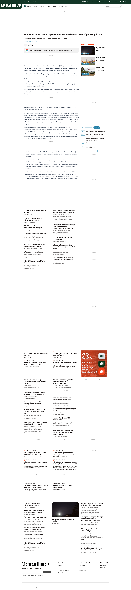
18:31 (83, 143)
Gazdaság (42, 6)
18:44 (83, 139)
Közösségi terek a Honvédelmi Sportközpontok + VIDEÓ (93, 146)
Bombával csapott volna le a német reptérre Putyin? (100, 59)
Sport (54, 6)
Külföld (35, 6)
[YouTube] (123, 1)
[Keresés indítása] (120, 6)
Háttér (49, 6)
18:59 (82, 134)
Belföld (29, 6)
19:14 (83, 131)
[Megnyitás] (25, 6)
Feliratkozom (47, 572)
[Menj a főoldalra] (11, 5)
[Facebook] (120, 1)
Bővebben (94, 151)
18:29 (82, 146)
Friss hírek (28, 1)
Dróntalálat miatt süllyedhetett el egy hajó (101, 49)
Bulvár (67, 6)
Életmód (61, 6)
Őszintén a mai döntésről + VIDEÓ (94, 142)
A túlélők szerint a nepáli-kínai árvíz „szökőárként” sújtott (100, 70)
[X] (125, 1)
